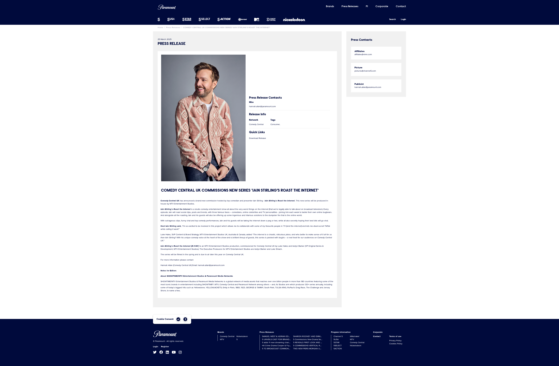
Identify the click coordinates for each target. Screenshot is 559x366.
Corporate (381, 6)
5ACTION (338, 348)
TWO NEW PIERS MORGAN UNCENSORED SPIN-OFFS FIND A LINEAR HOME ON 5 (307, 348)
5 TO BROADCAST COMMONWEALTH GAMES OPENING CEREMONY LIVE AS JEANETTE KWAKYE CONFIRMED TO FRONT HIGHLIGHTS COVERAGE (276, 348)
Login (403, 20)
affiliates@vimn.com (363, 54)
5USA (336, 339)
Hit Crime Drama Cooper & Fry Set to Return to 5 (276, 345)
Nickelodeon (242, 336)
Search (392, 20)
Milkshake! (354, 336)
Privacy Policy (395, 340)
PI (367, 6)
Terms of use (395, 336)
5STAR (336, 342)
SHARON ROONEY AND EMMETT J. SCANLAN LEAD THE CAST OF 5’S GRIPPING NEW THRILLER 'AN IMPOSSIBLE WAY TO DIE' (307, 336)
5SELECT (338, 345)
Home (160, 27)
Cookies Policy (395, 343)
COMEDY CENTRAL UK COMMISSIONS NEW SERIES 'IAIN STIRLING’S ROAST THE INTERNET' (226, 27)
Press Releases (350, 6)
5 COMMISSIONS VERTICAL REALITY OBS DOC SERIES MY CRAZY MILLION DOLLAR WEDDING (307, 345)
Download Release (257, 138)
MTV (222, 339)
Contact (401, 6)
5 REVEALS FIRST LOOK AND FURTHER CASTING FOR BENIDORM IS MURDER (307, 342)
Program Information (341, 332)
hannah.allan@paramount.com (262, 106)
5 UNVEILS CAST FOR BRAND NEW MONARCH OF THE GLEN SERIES (276, 339)
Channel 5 (338, 336)
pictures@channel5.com (365, 71)
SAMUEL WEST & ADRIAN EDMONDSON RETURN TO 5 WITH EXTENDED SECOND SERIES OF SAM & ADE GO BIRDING (276, 336)
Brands (330, 6)
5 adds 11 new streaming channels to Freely (276, 342)
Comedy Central (227, 336)
